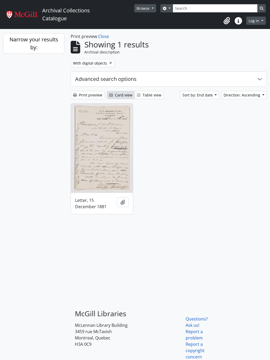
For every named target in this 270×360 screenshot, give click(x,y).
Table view (151, 95)
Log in (254, 20)
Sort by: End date (198, 95)
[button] (227, 21)
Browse (144, 8)
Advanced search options (106, 78)
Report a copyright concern (195, 350)
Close (103, 36)
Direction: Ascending (242, 95)
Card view (123, 95)
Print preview (90, 95)
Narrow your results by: (33, 43)
